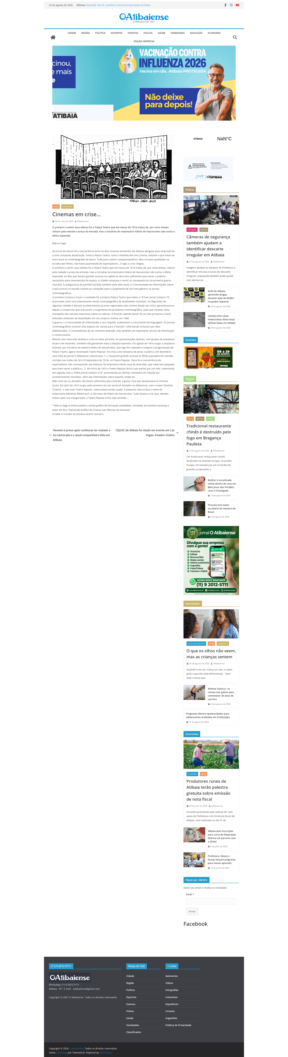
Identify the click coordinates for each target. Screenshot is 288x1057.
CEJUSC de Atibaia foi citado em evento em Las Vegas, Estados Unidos (145, 432)
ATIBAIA (211, 139)
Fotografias (172, 990)
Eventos (133, 32)
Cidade (72, 32)
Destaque (192, 230)
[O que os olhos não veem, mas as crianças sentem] (211, 623)
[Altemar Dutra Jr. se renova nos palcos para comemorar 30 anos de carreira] (194, 696)
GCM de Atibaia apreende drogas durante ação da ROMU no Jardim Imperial (221, 296)
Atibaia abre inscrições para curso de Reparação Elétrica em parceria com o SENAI (222, 836)
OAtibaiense (83, 221)
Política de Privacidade (178, 1025)
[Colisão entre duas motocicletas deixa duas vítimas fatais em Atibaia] (194, 322)
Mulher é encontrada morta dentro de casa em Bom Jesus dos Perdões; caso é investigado (222, 485)
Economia (214, 32)
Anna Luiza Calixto (196, 643)
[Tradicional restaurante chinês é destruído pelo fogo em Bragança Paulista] (211, 399)
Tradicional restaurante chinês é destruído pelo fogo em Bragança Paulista (208, 435)
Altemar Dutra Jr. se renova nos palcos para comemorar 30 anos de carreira (221, 694)
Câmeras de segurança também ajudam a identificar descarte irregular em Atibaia (116, 6)
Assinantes (172, 976)
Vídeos (169, 983)
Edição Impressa (144, 41)
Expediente (172, 1004)
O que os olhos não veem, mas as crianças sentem (211, 653)
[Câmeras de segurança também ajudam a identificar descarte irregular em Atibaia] (211, 210)
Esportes (116, 32)
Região (85, 32)
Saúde (161, 32)
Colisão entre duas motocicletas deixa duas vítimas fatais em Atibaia (221, 319)
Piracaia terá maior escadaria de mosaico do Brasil (222, 508)
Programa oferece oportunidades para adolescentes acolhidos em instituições (208, 715)
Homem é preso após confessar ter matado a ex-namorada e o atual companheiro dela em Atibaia (81, 435)
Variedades (178, 32)
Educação (196, 32)
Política (100, 32)
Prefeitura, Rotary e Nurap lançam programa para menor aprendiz (222, 859)
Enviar (192, 911)
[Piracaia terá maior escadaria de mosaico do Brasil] (194, 511)
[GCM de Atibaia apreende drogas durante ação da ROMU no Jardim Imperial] (194, 298)
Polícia (148, 32)
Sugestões (171, 1018)
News (56, 206)
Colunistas (172, 997)
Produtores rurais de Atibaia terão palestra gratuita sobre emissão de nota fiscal (208, 790)
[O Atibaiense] (53, 37)
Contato (170, 1011)
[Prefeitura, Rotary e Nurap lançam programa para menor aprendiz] (194, 862)
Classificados (133, 1032)
